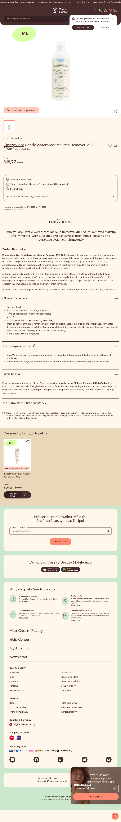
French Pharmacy (18, 711)
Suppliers (66, 690)
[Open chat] (115, 816)
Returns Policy (16, 690)
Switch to (83, 27)
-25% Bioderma (69, 703)
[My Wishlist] (95, 10)
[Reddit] (85, 760)
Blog (11, 677)
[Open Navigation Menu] (5, 10)
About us (14, 672)
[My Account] (100, 10)
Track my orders (69, 677)
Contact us (67, 672)
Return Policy (16, 189)
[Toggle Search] (10, 10)
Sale (11, 703)
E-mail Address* (19, 527)
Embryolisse (14, 145)
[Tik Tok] (60, 760)
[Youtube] (109, 760)
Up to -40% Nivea (18, 707)
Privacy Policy (68, 685)
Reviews (13, 685)
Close (112, 19)
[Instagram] (12, 760)
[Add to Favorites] (109, 145)
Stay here (105, 27)
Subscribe (60, 541)
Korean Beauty (68, 711)
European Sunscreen (72, 707)
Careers (13, 681)
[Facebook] (36, 760)
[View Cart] (105, 10)
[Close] (117, 770)
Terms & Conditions (71, 681)
